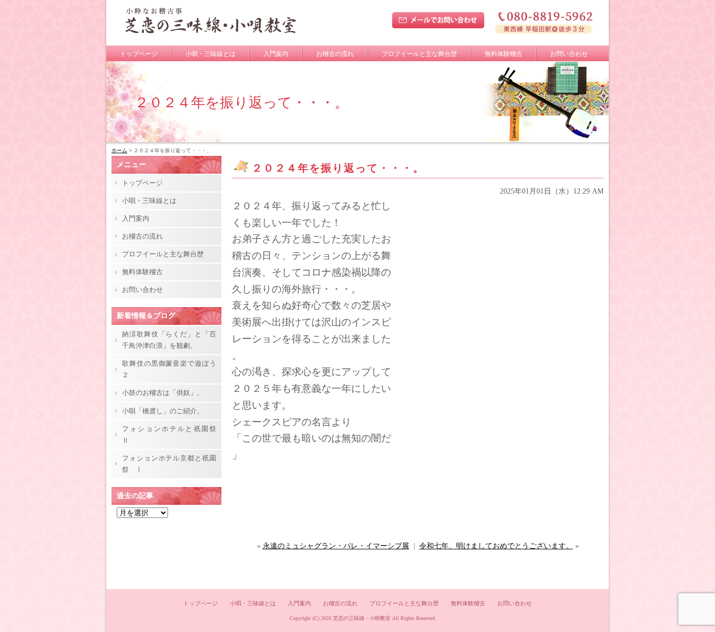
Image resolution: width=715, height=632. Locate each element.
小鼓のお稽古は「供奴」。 (163, 393)
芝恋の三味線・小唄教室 (361, 618)
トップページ (139, 54)
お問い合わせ (569, 54)
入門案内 (275, 54)
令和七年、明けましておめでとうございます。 (496, 546)
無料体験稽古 (503, 54)
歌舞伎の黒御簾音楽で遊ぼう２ (169, 369)
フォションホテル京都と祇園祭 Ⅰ (169, 463)
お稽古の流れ (335, 54)
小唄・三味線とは (210, 54)
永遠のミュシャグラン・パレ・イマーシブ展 (336, 546)
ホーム (119, 150)
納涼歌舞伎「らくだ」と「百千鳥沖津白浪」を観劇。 (169, 339)
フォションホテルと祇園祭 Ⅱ (171, 434)
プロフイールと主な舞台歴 (419, 54)
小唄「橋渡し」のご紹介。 (163, 411)
